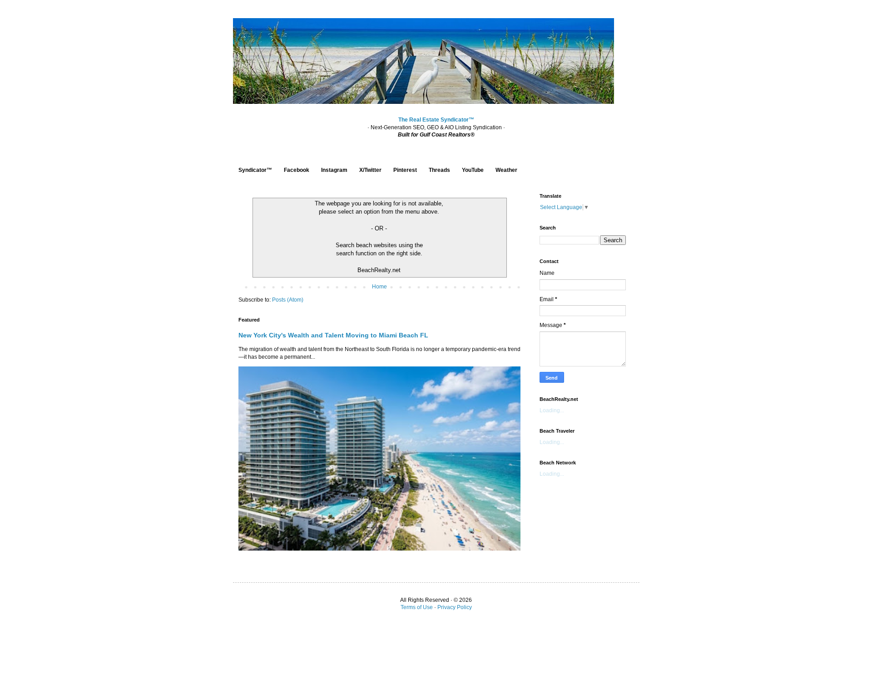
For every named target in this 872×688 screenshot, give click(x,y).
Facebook (296, 170)
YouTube (473, 170)
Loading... (552, 410)
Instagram (334, 170)
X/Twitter (370, 170)
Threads (439, 170)
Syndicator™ (255, 170)
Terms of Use (417, 607)
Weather (506, 170)
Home (379, 286)
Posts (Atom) (287, 300)
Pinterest (405, 170)
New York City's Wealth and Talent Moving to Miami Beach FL (333, 335)
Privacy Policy (454, 607)
